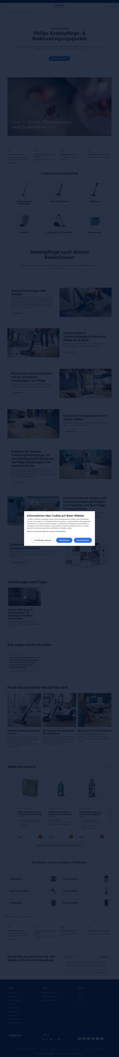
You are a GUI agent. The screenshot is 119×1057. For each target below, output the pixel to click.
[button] (104, 494)
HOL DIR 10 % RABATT (35, 546)
